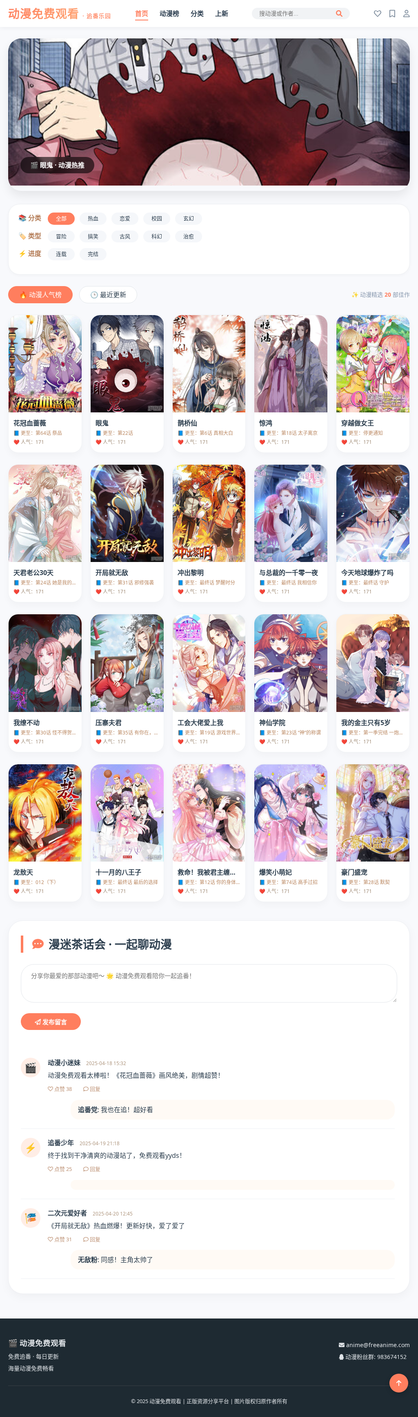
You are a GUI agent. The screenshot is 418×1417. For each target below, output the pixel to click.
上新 (221, 13)
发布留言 (54, 1022)
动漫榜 (169, 13)
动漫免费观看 (59, 13)
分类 (197, 13)
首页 (141, 13)
